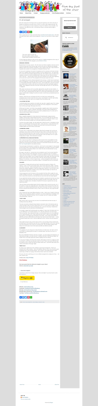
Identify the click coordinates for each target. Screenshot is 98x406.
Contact (36, 13)
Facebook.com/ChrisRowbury (32, 288)
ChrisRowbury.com (67, 185)
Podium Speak (66, 205)
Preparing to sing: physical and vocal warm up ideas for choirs (72, 129)
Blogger (51, 402)
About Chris (28, 13)
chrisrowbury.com (28, 286)
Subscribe (70, 27)
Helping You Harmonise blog (69, 201)
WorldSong (65, 195)
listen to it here (43, 60)
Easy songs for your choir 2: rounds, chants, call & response (73, 140)
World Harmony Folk (67, 191)
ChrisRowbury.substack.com (40, 291)
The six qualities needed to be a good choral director (73, 85)
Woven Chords (66, 190)
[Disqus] (39, 325)
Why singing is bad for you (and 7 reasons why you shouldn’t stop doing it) (73, 162)
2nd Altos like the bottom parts (47, 34)
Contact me (43, 36)
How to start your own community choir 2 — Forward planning (72, 173)
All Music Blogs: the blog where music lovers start (69, 194)
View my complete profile (25, 399)
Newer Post (22, 384)
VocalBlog (65, 198)
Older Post (57, 384)
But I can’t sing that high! (24, 143)
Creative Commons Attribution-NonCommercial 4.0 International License (69, 49)
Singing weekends (45, 13)
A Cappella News (66, 204)
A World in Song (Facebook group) (70, 187)
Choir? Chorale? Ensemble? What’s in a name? (73, 96)
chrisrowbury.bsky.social (30, 290)
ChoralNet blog (66, 197)
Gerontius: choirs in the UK (68, 202)
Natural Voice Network (67, 188)
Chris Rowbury (25, 397)
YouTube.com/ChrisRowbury (31, 293)
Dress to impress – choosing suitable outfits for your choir (73, 117)
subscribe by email (28, 265)
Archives (68, 13)
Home (21, 13)
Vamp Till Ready (29, 257)
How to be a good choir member (72, 74)
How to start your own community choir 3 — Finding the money (72, 151)
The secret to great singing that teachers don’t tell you (73, 106)
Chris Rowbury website (58, 13)
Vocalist (64, 200)
